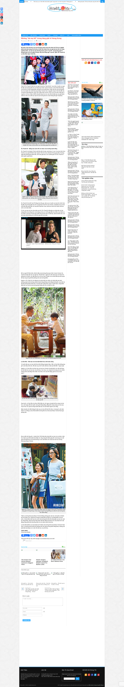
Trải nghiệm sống (76, 35)
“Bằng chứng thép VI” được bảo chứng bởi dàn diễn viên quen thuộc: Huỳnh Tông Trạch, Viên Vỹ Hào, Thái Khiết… (73, 165)
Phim (49, 35)
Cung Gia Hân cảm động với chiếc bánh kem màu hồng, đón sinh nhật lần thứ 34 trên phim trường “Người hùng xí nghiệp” (73, 144)
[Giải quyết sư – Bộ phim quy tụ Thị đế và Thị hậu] (58, 577)
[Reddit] (1, 20)
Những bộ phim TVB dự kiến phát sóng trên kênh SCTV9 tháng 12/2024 (53, 1)
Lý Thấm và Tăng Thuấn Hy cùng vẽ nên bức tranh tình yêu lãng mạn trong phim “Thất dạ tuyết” (73, 137)
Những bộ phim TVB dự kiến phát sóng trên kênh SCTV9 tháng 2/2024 (73, 226)
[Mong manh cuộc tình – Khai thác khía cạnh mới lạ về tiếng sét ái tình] (43, 577)
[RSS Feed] (86, 63)
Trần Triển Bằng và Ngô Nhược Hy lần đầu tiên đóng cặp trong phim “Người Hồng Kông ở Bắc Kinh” (73, 249)
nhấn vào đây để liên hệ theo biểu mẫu (52, 676)
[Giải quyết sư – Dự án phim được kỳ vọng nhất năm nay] (28, 577)
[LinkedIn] (1, 23)
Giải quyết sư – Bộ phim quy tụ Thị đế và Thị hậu (58, 584)
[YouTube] (98, 63)
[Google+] (89, 63)
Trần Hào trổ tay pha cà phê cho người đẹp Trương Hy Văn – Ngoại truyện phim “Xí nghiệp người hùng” (73, 152)
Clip (68, 35)
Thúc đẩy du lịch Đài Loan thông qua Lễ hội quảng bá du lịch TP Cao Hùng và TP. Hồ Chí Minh (73, 116)
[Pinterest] (1, 14)
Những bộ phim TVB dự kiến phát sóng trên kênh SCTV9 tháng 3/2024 (73, 221)
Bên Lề (62, 35)
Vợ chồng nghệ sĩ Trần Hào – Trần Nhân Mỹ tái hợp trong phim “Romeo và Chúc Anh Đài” (73, 242)
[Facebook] (92, 63)
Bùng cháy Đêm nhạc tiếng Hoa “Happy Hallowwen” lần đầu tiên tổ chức (88, 172)
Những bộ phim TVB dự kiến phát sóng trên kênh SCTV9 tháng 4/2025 (73, 98)
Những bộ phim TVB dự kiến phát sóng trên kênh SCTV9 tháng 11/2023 (73, 237)
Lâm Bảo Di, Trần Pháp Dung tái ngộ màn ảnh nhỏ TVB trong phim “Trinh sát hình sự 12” (73, 92)
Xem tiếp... (23, 679)
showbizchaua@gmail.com (46, 675)
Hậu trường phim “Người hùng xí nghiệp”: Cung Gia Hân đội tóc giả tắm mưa (73, 130)
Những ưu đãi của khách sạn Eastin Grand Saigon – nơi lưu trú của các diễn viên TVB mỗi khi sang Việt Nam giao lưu (89, 195)
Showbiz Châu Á (28, 540)
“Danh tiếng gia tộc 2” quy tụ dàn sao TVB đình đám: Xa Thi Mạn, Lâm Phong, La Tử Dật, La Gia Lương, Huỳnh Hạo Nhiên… (73, 190)
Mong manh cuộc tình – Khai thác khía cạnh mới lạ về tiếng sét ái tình (43, 584)
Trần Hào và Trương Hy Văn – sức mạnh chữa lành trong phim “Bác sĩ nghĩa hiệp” (91, 1)
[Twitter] (95, 63)
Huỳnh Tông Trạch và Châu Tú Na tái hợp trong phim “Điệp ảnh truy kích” (73, 231)
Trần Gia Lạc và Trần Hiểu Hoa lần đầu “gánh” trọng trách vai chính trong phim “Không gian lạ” (73, 104)
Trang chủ (25, 35)
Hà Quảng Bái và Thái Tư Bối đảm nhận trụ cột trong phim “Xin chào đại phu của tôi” (73, 260)
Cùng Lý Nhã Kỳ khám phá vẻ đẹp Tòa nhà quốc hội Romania (89, 181)
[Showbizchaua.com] (61, 8)
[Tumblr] (1, 17)
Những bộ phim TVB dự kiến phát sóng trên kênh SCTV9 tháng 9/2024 (73, 158)
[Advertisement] (61, 23)
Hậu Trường (33, 35)
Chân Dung (42, 35)
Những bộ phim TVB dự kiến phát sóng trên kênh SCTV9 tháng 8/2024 (73, 171)
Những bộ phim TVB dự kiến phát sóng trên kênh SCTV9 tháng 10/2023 (73, 255)
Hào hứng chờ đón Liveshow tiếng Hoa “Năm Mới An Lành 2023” (88, 167)
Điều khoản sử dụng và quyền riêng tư (96, 685)
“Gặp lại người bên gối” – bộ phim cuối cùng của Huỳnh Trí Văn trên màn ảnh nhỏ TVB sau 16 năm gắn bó (73, 215)
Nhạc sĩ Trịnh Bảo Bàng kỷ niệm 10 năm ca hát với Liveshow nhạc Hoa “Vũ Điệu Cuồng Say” (73, 177)
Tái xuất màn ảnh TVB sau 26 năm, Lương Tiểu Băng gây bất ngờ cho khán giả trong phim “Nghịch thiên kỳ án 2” (73, 208)
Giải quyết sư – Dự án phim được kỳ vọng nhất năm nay (27, 584)
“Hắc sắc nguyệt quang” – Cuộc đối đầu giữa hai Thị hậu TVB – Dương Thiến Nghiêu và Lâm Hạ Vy (73, 123)
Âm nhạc (55, 35)
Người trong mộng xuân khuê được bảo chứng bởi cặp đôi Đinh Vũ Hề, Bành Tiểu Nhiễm (73, 183)
